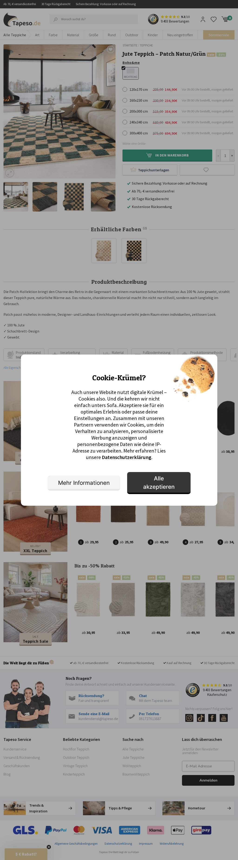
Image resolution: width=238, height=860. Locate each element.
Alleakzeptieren (159, 482)
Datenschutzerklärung (126, 457)
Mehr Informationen (84, 482)
